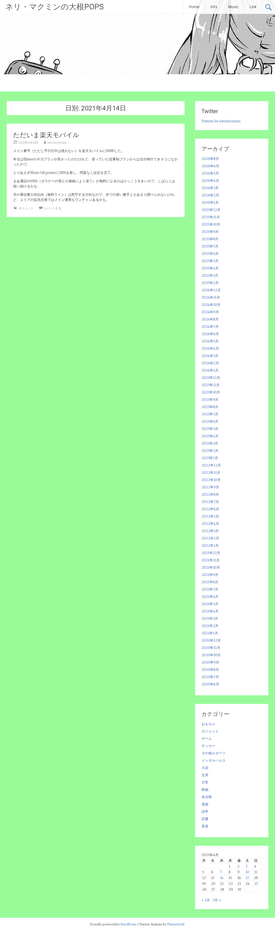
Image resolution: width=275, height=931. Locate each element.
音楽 (205, 826)
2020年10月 (211, 655)
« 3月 (206, 900)
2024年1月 (210, 370)
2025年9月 (210, 231)
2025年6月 (210, 253)
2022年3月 (210, 531)
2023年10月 (211, 392)
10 (247, 872)
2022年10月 (211, 480)
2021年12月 (211, 553)
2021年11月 (211, 560)
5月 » (216, 900)
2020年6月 (210, 684)
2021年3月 (210, 618)
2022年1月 (210, 545)
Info (213, 7)
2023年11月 (211, 385)
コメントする (52, 208)
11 (255, 872)
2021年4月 (210, 611)
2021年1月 (210, 633)
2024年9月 (210, 312)
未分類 (207, 797)
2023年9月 (210, 399)
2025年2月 (210, 283)
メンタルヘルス (214, 760)
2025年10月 (211, 224)
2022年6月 (210, 509)
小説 (205, 767)
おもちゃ (208, 724)
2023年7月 (210, 414)
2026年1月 (210, 202)
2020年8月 (210, 669)
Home (194, 7)
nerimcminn (56, 142)
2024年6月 (210, 334)
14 (222, 878)
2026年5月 (210, 173)
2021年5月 (210, 604)
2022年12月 (211, 465)
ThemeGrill (175, 924)
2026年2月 (210, 195)
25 (256, 883)
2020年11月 (211, 647)
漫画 (205, 804)
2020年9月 (210, 662)
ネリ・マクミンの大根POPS (54, 6)
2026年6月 (210, 166)
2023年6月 (210, 421)
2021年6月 (210, 596)
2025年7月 (210, 246)
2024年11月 (211, 297)
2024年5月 (210, 341)
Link (253, 7)
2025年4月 (210, 268)
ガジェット (26, 208)
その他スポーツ (214, 753)
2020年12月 (211, 640)
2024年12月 (211, 290)
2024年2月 (210, 363)
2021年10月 (211, 567)
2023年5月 (210, 429)
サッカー (208, 746)
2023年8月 (210, 407)
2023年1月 (210, 458)
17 (247, 878)
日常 (205, 782)
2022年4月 (210, 523)
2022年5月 (210, 516)
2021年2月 (210, 626)
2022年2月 (210, 538)
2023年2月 (210, 450)
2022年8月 (210, 494)
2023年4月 (210, 436)
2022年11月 (211, 472)
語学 (205, 811)
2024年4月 (210, 348)
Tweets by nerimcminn (221, 121)
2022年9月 (210, 487)
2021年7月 (210, 589)
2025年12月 (211, 210)
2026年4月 (210, 180)
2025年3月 (210, 275)
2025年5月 (210, 261)
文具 (205, 775)
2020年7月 (210, 677)
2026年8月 (210, 158)
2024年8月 (210, 319)
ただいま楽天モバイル (46, 135)
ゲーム (207, 738)
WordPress (128, 924)
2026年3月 (210, 188)
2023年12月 (211, 377)
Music (233, 7)
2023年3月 (210, 443)
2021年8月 (210, 582)
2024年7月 (210, 326)
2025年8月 (210, 239)
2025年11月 (211, 217)
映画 (205, 789)
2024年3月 (210, 356)
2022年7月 (210, 502)
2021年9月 (210, 575)
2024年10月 (211, 304)
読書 (205, 819)
